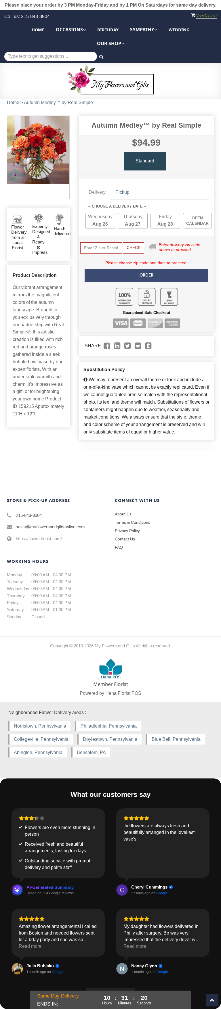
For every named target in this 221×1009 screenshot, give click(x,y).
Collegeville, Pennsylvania (41, 739)
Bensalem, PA (91, 752)
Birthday (108, 29)
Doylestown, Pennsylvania (110, 739)
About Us (123, 514)
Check (133, 247)
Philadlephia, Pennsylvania (109, 726)
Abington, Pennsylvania (38, 752)
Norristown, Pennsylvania (40, 726)
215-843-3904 (29, 515)
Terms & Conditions (132, 522)
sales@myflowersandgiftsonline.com (50, 526)
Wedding (179, 29)
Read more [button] (30, 946)
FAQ (119, 547)
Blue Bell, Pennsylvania (176, 739)
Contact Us (125, 539)
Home (38, 29)
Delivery (97, 192)
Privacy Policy (127, 530)
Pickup (122, 192)
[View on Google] (122, 890)
